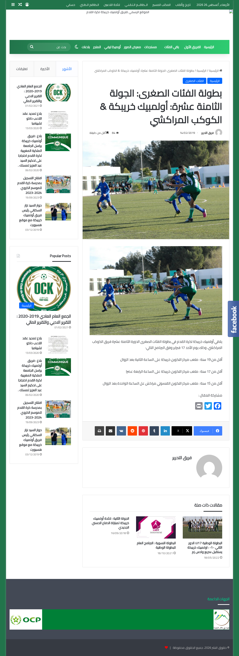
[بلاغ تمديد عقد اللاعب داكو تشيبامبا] (58, 120)
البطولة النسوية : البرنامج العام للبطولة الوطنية (156, 545)
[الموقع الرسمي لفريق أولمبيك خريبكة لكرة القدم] (119, 25)
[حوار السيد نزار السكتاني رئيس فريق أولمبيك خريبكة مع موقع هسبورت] (58, 211)
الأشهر (67, 68)
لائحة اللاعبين (112, 4)
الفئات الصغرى (194, 81)
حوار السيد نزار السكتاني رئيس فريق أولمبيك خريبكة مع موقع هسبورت (30, 215)
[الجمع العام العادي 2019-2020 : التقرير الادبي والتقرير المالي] (58, 92)
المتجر (97, 47)
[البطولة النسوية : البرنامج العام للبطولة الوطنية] (156, 527)
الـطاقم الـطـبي (89, 4)
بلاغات (86, 47)
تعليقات (22, 68)
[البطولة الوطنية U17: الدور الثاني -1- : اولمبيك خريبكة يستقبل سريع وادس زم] (202, 527)
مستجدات (150, 47)
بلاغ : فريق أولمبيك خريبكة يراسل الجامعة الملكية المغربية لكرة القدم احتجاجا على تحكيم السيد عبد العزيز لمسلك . (30, 150)
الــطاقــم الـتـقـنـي (136, 4)
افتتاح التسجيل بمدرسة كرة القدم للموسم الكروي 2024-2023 (29, 185)
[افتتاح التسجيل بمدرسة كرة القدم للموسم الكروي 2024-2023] (58, 184)
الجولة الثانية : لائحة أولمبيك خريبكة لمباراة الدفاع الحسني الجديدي (110, 522)
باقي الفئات (171, 47)
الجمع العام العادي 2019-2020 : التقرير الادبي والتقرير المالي (29, 93)
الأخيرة (44, 68)
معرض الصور (132, 47)
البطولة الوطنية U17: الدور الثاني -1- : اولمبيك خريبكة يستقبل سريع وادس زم (204, 547)
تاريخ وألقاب (183, 4)
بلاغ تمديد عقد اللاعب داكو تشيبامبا (32, 118)
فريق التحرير (207, 132)
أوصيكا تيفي (112, 47)
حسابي (70, 4)
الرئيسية (209, 47)
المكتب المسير (161, 4)
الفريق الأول (192, 47)
